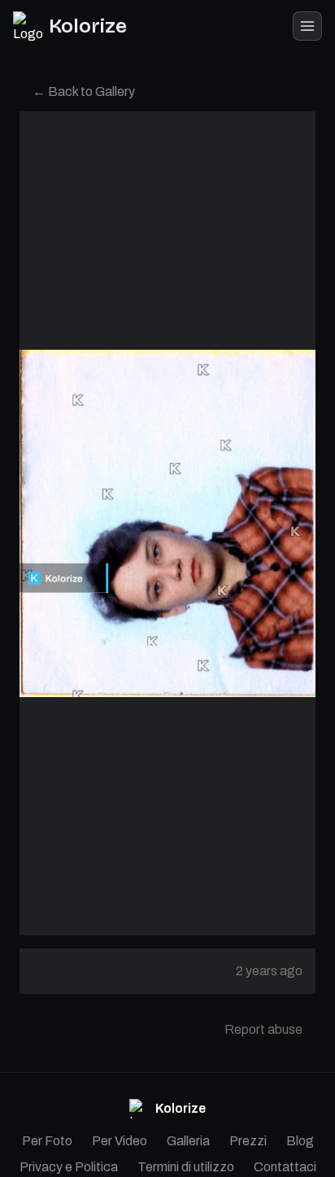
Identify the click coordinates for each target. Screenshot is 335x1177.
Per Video (119, 1141)
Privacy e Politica (69, 1167)
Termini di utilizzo (185, 1167)
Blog (300, 1141)
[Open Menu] (307, 26)
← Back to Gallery (84, 91)
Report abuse (263, 1029)
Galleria (188, 1141)
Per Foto (47, 1141)
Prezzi (248, 1141)
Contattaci (285, 1167)
